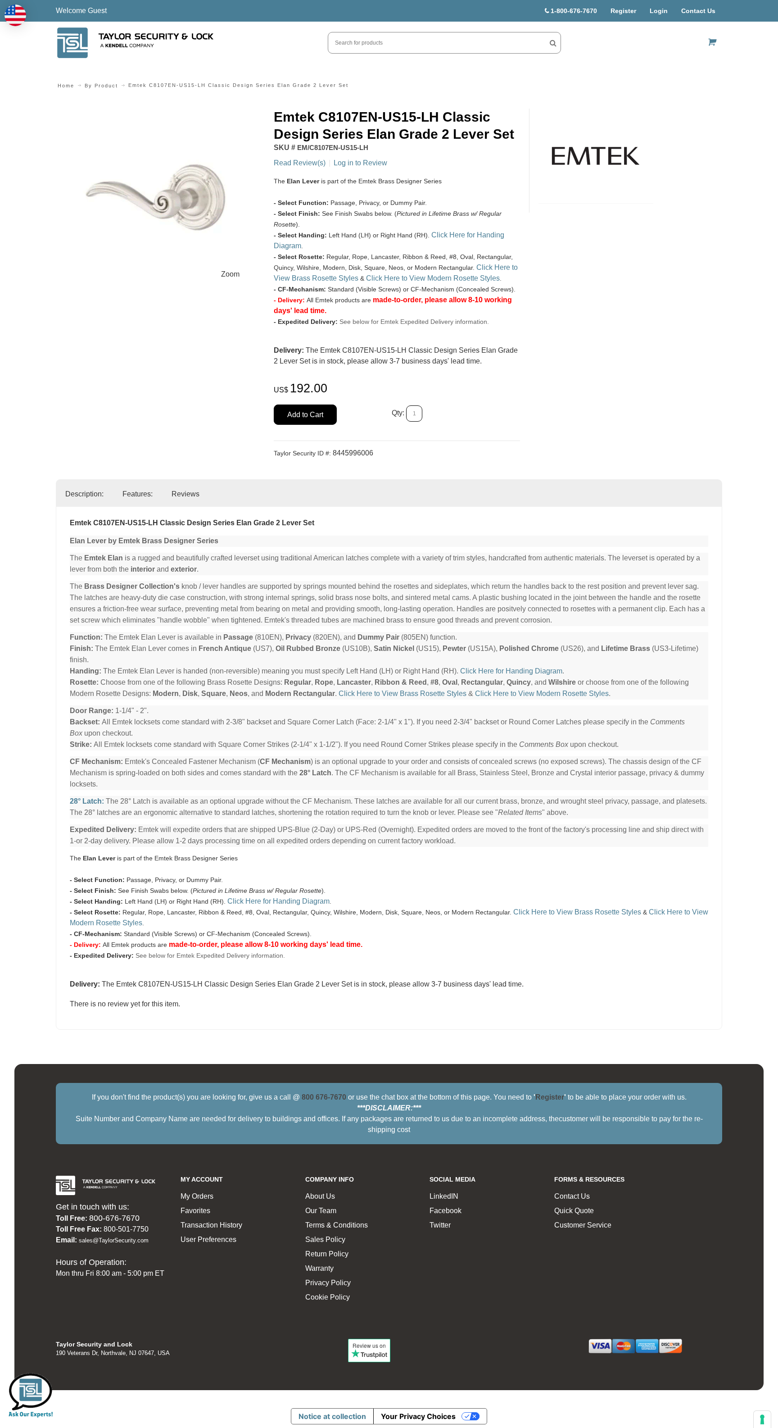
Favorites (195, 1210)
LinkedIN (444, 1196)
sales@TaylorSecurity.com (114, 1240)
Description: (84, 494)
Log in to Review (360, 163)
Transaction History (211, 1225)
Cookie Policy (327, 1297)
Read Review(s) (300, 163)
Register (623, 10)
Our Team (320, 1210)
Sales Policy (325, 1239)
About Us (320, 1196)
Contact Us (698, 10)
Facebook (445, 1210)
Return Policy (326, 1254)
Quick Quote (574, 1210)
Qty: (398, 413)
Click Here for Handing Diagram (511, 671)
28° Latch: (87, 801)
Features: (137, 494)
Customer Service (582, 1225)
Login (659, 10)
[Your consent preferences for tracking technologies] (762, 1419)
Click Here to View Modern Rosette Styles (433, 278)
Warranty (319, 1268)
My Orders (197, 1196)
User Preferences (208, 1239)
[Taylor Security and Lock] (134, 42)
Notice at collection (332, 1416)
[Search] (553, 43)
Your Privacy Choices (418, 1416)
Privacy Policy (328, 1283)
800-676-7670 (114, 1218)
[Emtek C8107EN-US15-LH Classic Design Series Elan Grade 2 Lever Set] (160, 114)
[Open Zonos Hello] (15, 15)
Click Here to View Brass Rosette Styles (402, 693)
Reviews (185, 494)
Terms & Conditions (336, 1225)
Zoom (230, 274)
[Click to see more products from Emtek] (595, 156)
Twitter (440, 1225)
